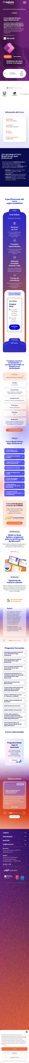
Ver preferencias (14, 1057)
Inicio (4, 9)
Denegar (14, 1053)
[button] (26, 1032)
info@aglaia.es (7, 861)
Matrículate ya (14, 327)
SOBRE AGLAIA (8, 844)
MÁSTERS (6, 840)
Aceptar (14, 1049)
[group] (14, 795)
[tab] (8, 56)
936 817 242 (17, 861)
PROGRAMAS (7, 836)
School (7, 9)
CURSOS (6, 833)
